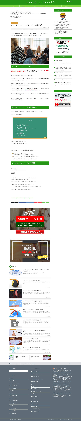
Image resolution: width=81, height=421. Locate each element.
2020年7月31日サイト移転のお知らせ (62, 72)
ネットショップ (14, 398)
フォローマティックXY (37, 391)
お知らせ (12, 380)
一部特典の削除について (59, 60)
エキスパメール (35, 403)
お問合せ (66, 6)
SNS (12, 393)
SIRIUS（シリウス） (36, 368)
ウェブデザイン (14, 388)
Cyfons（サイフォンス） (37, 373)
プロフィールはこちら (59, 28)
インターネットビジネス (15, 383)
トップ (14, 6)
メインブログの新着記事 (60, 368)
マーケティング (14, 395)
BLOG (35, 6)
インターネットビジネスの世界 (40, 2)
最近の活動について (16, 17)
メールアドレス (14, 169)
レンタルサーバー (14, 400)
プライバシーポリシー (13, 419)
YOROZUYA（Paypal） (37, 408)
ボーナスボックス (35, 411)
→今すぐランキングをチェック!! (63, 51)
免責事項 (19, 419)
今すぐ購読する (15, 14)
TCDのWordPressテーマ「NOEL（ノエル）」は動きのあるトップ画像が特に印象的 (63, 84)
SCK (33, 386)
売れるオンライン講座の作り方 (61, 79)
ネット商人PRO (35, 401)
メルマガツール (46, 6)
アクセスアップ (14, 385)
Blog (11, 378)
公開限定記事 (13, 413)
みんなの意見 (13, 410)
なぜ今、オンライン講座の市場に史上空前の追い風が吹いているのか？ (63, 76)
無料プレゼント (24, 6)
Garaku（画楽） (35, 381)
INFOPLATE (34, 406)
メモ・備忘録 (13, 408)
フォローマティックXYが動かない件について (63, 64)
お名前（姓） (14, 168)
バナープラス (35, 396)
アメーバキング (35, 371)
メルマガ (12, 390)
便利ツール (13, 405)
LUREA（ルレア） (36, 376)
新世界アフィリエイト (36, 398)
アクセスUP (56, 6)
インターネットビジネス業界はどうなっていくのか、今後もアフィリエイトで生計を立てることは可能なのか (63, 68)
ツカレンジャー (35, 413)
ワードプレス (13, 403)
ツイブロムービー (35, 388)
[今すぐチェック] (63, 45)
